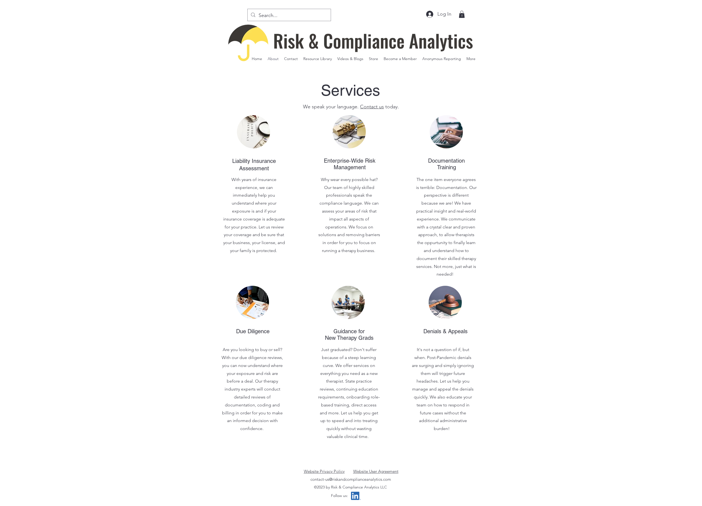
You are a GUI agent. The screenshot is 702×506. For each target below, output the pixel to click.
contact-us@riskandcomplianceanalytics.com (350, 479)
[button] (350, 58)
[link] (462, 14)
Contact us (372, 107)
